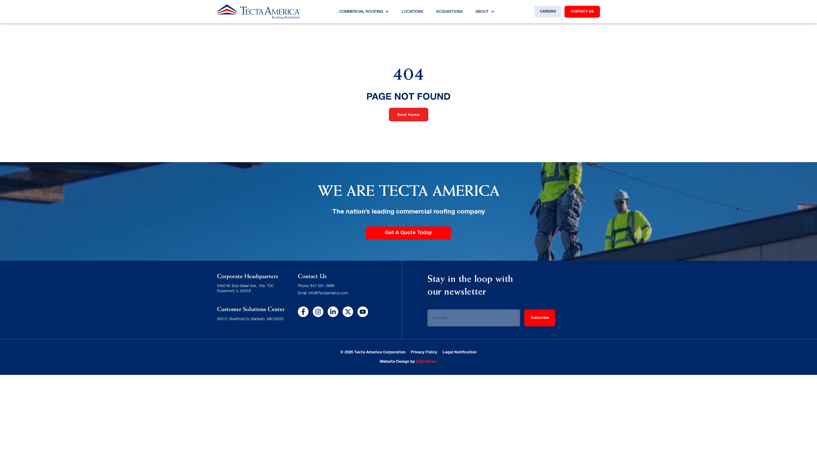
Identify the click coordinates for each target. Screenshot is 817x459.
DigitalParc (426, 362)
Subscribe (540, 318)
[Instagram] (318, 311)
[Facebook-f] (303, 311)
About (482, 11)
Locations (412, 11)
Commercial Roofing (361, 11)
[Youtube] (362, 311)
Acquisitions (449, 11)
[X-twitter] (348, 311)
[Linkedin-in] (333, 311)
